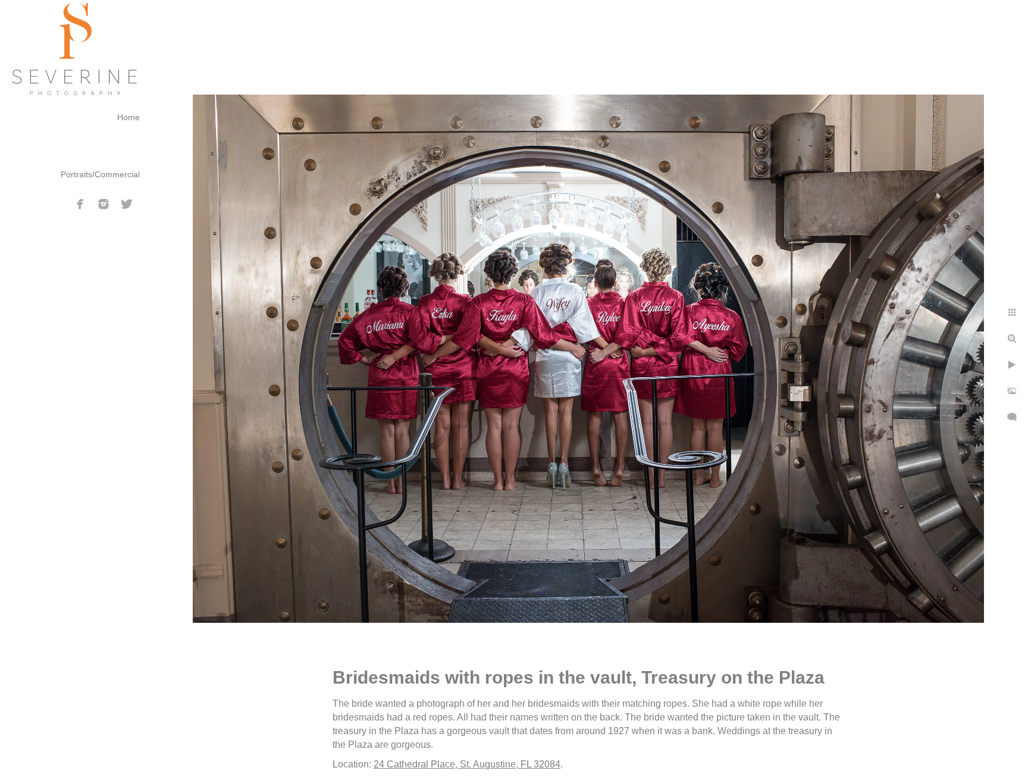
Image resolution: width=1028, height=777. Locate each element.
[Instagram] (103, 204)
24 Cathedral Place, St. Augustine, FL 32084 (467, 764)
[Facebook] (80, 204)
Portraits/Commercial (100, 174)
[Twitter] (127, 204)
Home (128, 117)
